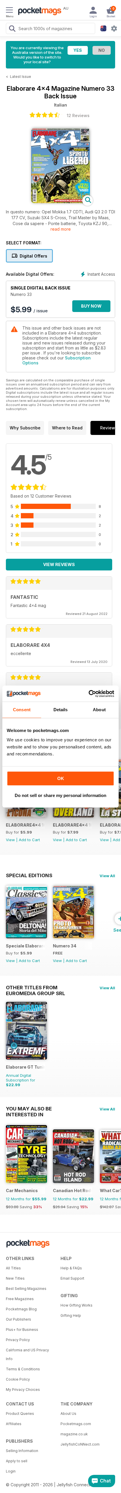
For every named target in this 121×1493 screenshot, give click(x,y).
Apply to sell (16, 1461)
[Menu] (9, 10)
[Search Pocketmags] (12, 29)
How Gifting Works (76, 1305)
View (10, 839)
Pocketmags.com (75, 1424)
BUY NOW (91, 306)
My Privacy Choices (23, 1389)
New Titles (15, 1278)
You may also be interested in (29, 1109)
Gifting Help (70, 1315)
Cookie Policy (18, 1379)
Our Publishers (18, 1319)
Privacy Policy (18, 1340)
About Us (68, 1413)
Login (11, 1471)
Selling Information (22, 1451)
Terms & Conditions (23, 1369)
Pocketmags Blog (21, 1309)
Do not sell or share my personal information (60, 795)
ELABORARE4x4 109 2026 (25, 824)
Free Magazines (20, 1299)
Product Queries (20, 1413)
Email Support (72, 1278)
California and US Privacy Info (27, 1354)
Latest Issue (20, 76)
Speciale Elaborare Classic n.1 (25, 945)
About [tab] (99, 709)
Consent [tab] (22, 709)
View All (107, 875)
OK (60, 778)
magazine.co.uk (74, 1434)
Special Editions (29, 875)
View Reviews (59, 564)
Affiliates (13, 1424)
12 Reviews (78, 115)
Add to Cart (29, 839)
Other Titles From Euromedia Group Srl (35, 987)
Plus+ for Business (22, 1329)
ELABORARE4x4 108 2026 (72, 824)
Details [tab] (60, 709)
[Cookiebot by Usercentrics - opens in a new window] (88, 693)
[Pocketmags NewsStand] (38, 12)
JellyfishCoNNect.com (80, 1444)
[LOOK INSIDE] (60, 201)
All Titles (13, 1268)
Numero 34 (64, 945)
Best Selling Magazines (26, 1288)
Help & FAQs (71, 1268)
